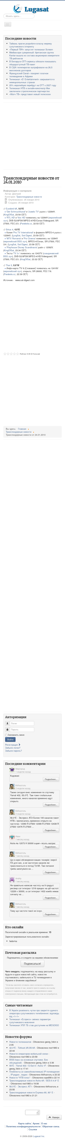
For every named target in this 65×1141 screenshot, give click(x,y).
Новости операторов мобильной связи (28, 1053)
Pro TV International (23, 232)
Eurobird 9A (11, 208)
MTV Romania (14, 238)
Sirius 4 (9, 229)
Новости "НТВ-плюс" (19, 1077)
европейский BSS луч (15, 241)
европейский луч (12, 271)
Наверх (56, 1117)
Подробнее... (51, 779)
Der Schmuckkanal (16, 211)
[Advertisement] (32, 135)
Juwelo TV (33, 211)
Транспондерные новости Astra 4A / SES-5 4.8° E (34, 1080)
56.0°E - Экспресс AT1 (20, 1086)
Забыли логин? (12, 747)
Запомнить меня (16, 734)
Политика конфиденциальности (23, 1126)
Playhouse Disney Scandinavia (22, 247)
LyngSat (16, 235)
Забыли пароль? (13, 750)
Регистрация (11, 744)
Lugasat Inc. (39, 1136)
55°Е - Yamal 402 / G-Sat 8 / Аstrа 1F (27, 1065)
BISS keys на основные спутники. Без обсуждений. (28, 1061)
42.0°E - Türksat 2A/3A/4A (22, 1047)
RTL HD (10, 217)
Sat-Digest (27, 235)
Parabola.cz (26, 223)
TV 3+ (17, 253)
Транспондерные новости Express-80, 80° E (31, 1092)
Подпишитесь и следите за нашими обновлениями (32, 957)
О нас (44, 1123)
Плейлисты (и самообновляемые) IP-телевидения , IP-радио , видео (34, 1073)
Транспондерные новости (29, 196)
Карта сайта (24, 1123)
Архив (36, 1123)
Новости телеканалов (20, 1041)
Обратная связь (51, 1126)
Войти (10, 739)
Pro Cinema (29, 238)
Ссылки (33, 1129)
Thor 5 (9, 265)
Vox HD (21, 217)
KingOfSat (9, 214)
